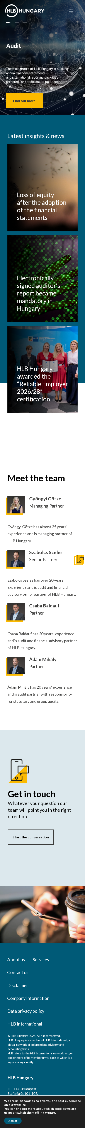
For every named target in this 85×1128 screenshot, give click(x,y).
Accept (12, 1120)
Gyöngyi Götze (45, 498)
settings (49, 1113)
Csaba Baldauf (44, 606)
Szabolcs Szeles (46, 552)
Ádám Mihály (43, 659)
